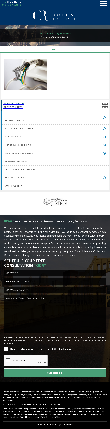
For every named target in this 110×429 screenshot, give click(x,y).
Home (54, 49)
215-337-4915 (11, 4)
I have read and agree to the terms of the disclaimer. (40, 349)
